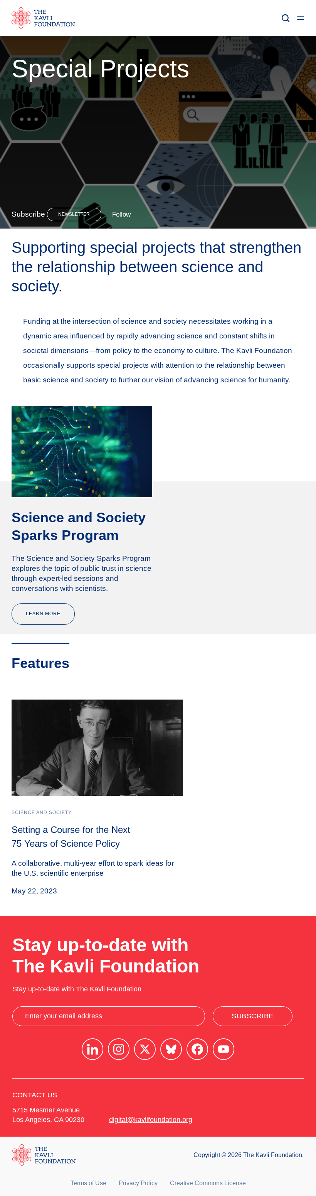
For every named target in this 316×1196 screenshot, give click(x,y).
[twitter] (145, 1049)
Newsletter (74, 214)
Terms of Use (88, 1183)
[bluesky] (171, 1049)
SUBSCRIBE (253, 1016)
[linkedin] (92, 1049)
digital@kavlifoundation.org (150, 1120)
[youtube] (223, 1049)
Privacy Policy (138, 1183)
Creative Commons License (208, 1183)
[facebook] (197, 1049)
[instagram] (118, 1049)
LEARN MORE (43, 613)
